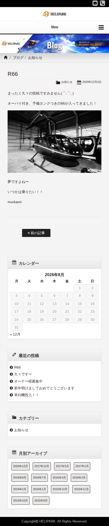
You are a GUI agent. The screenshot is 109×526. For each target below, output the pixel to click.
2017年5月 (62, 466)
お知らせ (35, 58)
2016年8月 (19, 477)
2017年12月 (41, 466)
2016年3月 (79, 477)
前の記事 (37, 233)
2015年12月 (60, 489)
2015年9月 (41, 500)
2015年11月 (81, 489)
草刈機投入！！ (26, 395)
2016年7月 (39, 477)
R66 (17, 367)
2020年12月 (20, 466)
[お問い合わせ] (95, 3)
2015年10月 (20, 500)
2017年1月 (82, 466)
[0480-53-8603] (102, 3)
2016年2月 (19, 489)
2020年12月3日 (91, 81)
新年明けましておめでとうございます (44, 388)
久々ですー (23, 374)
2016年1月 (39, 489)
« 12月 (15, 334)
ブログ (18, 58)
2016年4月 (59, 477)
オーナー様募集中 (28, 381)
